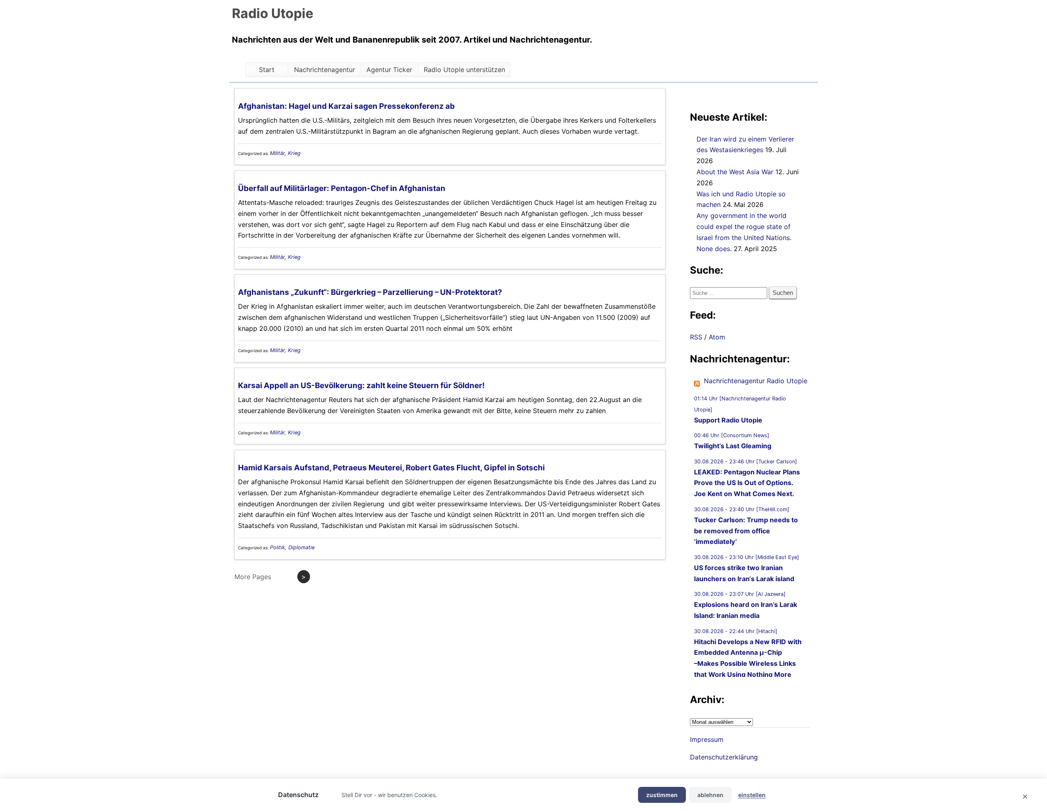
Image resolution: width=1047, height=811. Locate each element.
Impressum (706, 739)
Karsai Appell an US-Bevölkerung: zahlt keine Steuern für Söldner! (361, 385)
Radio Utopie (272, 13)
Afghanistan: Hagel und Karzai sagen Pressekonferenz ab (346, 106)
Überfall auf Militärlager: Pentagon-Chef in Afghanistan (341, 188)
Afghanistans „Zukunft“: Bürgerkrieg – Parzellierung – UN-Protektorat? (370, 292)
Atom (717, 337)
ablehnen (710, 794)
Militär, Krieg (285, 153)
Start (266, 69)
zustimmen (662, 794)
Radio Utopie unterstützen (464, 69)
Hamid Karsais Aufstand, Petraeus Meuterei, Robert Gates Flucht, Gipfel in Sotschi (391, 467)
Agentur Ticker (389, 69)
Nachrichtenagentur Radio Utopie (755, 381)
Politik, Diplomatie (292, 547)
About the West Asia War (735, 172)
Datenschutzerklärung (724, 757)
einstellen (752, 794)
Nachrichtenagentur (324, 69)
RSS (696, 337)
